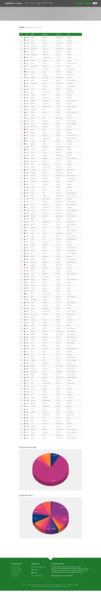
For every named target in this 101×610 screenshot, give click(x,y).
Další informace (69, 575)
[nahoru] (50, 558)
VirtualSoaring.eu (37, 584)
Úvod (26, 3)
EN (94, 3)
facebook (36, 572)
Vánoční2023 (13, 3)
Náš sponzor (15, 575)
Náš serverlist (15, 566)
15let (64, 584)
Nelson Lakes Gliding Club (61, 586)
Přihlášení (88, 3)
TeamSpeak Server (16, 571)
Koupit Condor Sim (58, 575)
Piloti (38, 3)
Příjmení (45, 34)
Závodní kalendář (16, 569)
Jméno (32, 34)
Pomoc (50, 3)
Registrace (80, 3)
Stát (68, 34)
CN (27, 34)
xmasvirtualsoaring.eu (40, 566)
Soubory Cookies (73, 584)
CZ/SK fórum (15, 573)
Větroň (58, 34)
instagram (36, 569)
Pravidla (45, 3)
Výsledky (32, 3)
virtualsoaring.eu (38, 575)
